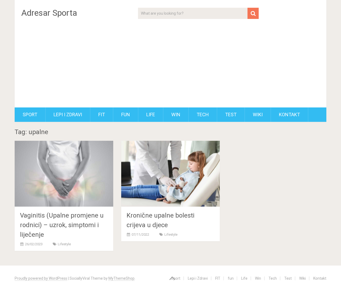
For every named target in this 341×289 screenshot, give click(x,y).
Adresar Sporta (49, 13)
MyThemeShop (121, 278)
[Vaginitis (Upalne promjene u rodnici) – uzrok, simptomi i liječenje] (64, 173)
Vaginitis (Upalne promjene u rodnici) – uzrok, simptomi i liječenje (62, 225)
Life (150, 114)
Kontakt (289, 114)
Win (175, 114)
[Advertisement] (170, 67)
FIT (101, 114)
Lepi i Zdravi (68, 114)
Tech (203, 114)
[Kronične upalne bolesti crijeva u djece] (170, 173)
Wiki (258, 114)
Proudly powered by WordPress (41, 278)
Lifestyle (64, 244)
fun (125, 114)
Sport (30, 114)
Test (231, 114)
